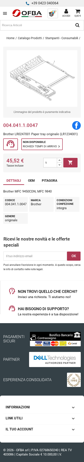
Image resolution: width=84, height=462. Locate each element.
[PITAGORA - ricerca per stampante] (53, 13)
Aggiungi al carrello (70, 162)
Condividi (76, 125)
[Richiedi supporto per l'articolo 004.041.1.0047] (10, 144)
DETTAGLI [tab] (13, 181)
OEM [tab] (31, 181)
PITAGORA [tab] (49, 181)
